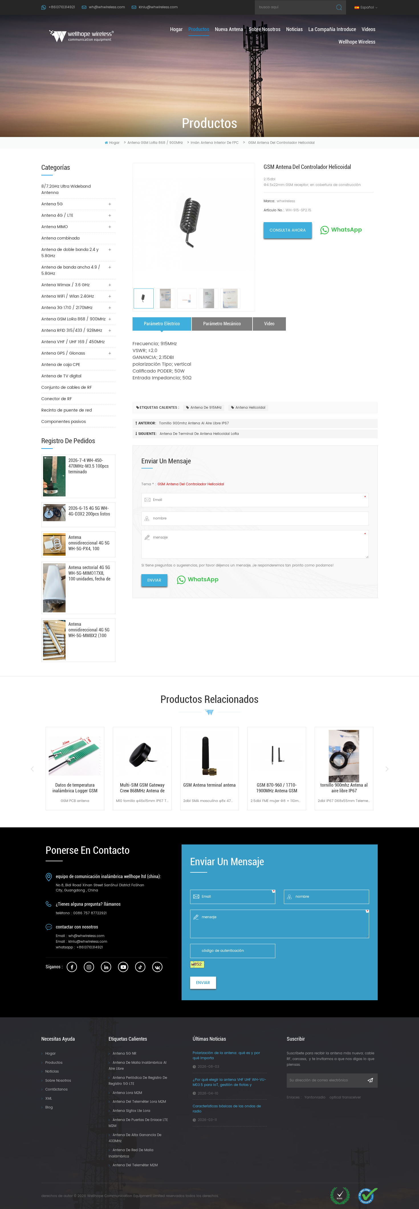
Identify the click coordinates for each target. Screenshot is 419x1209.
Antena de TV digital (61, 376)
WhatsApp (346, 230)
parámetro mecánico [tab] (222, 323)
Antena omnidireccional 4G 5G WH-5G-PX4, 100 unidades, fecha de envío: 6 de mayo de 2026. (88, 543)
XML (48, 1098)
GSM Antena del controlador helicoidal (191, 484)
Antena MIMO (54, 227)
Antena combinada (60, 238)
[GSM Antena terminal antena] (209, 756)
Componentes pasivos (63, 421)
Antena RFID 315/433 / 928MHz (71, 330)
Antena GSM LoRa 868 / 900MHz (155, 143)
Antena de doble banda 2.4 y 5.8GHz (70, 252)
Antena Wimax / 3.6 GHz (65, 285)
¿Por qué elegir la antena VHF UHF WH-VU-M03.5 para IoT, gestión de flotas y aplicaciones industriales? (229, 1082)
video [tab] (269, 323)
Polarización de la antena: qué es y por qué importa (226, 1056)
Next (387, 769)
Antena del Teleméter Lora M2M (139, 1101)
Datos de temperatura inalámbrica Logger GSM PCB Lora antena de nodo (75, 788)
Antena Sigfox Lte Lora (131, 1111)
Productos (53, 1062)
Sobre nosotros (264, 29)
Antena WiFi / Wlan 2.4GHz (67, 296)
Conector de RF (56, 399)
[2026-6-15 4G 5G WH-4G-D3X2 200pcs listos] (54, 512)
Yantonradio (315, 1097)
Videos (368, 29)
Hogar (50, 1053)
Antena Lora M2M (127, 1093)
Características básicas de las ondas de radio (227, 1109)
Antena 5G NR (124, 1053)
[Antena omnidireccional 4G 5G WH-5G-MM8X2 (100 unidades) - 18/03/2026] (54, 640)
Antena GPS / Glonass (63, 353)
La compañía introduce (332, 29)
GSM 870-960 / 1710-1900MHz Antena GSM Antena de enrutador (276, 788)
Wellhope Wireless (357, 42)
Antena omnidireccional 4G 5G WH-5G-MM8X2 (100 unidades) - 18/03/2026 (88, 630)
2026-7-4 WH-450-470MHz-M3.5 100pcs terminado (88, 466)
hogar (176, 29)
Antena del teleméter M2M (135, 1165)
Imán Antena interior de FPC (215, 143)
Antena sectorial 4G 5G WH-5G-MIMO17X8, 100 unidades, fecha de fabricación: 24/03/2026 (89, 573)
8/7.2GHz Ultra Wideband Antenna (66, 189)
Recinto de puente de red (66, 410)
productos (198, 29)
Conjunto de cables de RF (66, 387)
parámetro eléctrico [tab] (162, 323)
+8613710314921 (61, 7)
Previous (32, 769)
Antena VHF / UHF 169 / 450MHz (73, 342)
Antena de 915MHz (205, 407)
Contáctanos (56, 1089)
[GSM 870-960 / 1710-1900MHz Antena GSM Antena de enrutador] (277, 756)
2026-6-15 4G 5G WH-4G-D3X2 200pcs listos (89, 511)
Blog (49, 1107)
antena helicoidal (250, 407)
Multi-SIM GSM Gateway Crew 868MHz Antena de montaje (142, 788)
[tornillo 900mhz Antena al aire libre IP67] (344, 756)
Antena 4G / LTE (57, 215)
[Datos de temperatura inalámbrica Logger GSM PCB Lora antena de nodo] (75, 756)
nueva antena (229, 29)
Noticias (294, 29)
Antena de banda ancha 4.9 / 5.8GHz (70, 270)
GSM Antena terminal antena (209, 785)
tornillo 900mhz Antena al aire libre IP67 (194, 423)
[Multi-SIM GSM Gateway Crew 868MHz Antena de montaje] (142, 756)
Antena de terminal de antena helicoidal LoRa (199, 434)
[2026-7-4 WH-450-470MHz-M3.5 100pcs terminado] (54, 476)
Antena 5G (52, 204)
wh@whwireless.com (107, 7)
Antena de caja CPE (60, 364)
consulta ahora (288, 230)
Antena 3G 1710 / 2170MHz (66, 307)
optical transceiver (345, 1097)
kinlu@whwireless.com (158, 7)
